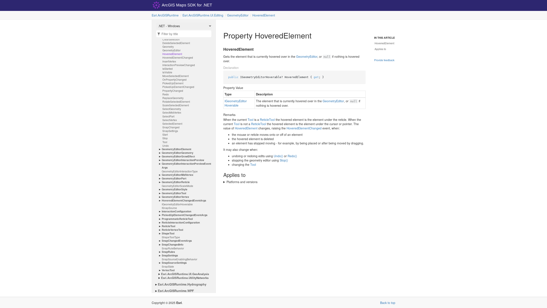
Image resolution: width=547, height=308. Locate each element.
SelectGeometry (171, 109)
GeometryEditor (238, 15)
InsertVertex (169, 61)
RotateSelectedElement (176, 101)
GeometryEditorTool (174, 193)
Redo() (292, 156)
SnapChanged (170, 127)
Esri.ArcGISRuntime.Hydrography (182, 284)
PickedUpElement (172, 83)
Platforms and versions (241, 182)
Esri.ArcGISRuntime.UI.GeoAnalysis (185, 274)
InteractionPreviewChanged (178, 65)
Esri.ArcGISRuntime (165, 15)
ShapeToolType (171, 237)
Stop (165, 138)
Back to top (387, 303)
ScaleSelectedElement (175, 105)
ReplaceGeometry (173, 98)
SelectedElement (172, 123)
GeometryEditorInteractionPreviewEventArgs (186, 165)
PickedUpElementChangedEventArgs (184, 215)
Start (165, 134)
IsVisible (167, 72)
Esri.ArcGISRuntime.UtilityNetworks (185, 278)
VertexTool (168, 270)
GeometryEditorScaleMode (177, 186)
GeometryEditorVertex (175, 197)
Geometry (168, 46)
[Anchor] (221, 49)
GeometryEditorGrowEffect (178, 156)
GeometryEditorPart (174, 178)
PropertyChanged (172, 90)
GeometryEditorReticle (176, 182)
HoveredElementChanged (177, 57)
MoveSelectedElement (175, 76)
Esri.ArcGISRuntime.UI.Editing (202, 15)
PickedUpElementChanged (178, 87)
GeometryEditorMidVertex (177, 175)
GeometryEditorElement (176, 149)
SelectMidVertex (171, 112)
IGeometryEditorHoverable (177, 204)
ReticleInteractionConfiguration (181, 222)
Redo (165, 94)
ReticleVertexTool (172, 230)
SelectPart (168, 116)
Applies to (380, 49)
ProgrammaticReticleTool (177, 219)
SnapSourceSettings (174, 263)
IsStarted (167, 68)
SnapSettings (170, 131)
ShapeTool (168, 233)
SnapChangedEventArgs (177, 241)
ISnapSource (169, 208)
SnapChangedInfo (172, 244)
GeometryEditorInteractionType (180, 171)
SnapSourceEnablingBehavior (179, 259)
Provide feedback (384, 60)
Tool (164, 142)
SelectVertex (169, 120)
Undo (165, 145)
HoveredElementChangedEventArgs (184, 200)
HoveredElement (263, 15)
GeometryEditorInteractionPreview (183, 160)
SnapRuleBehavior (173, 248)
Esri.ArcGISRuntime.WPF (176, 291)
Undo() (278, 156)
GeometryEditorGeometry (177, 153)
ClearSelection (171, 39)
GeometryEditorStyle (174, 189)
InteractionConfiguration (176, 211)
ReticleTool (168, 226)
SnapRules (168, 252)
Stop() (284, 160)
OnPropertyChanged (174, 79)
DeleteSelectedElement (176, 43)
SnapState (168, 266)
